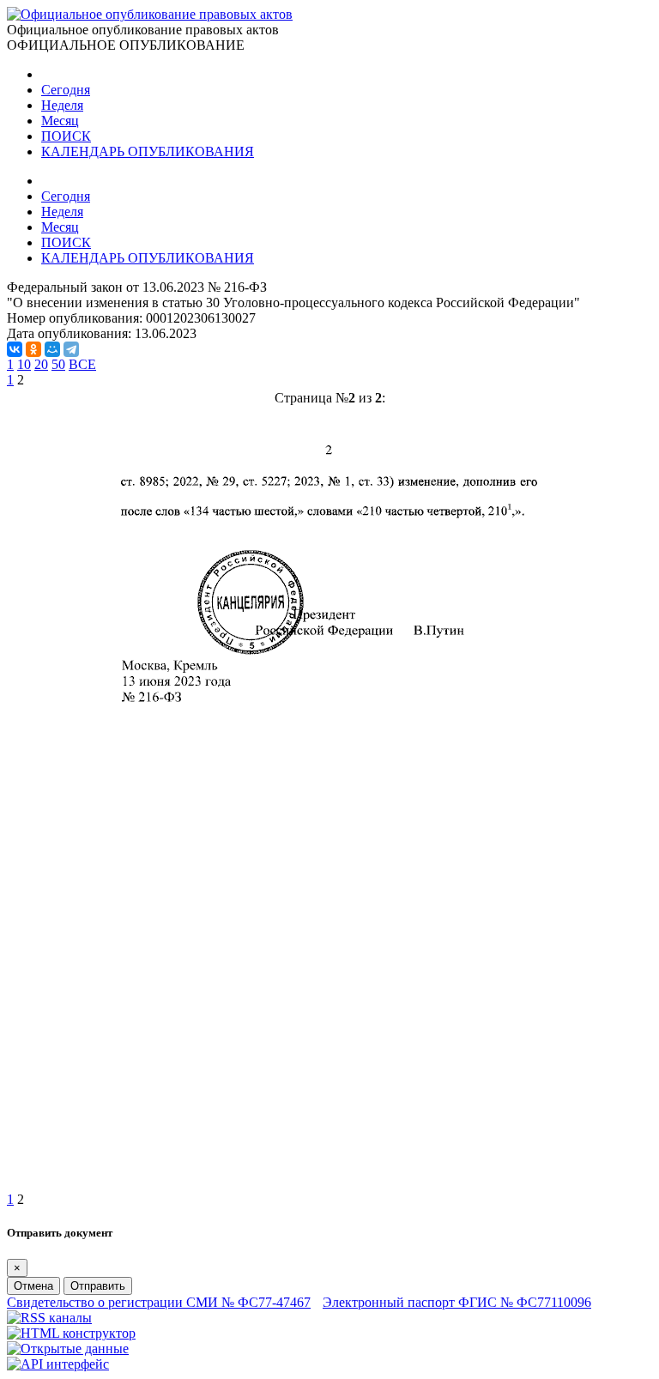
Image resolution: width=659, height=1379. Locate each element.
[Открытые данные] (68, 1348)
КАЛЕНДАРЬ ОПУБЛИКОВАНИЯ (147, 151)
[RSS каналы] (49, 1317)
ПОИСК (66, 136)
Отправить (97, 1285)
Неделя (62, 105)
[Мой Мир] (52, 349)
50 (58, 364)
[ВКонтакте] (14, 349)
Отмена (33, 1285)
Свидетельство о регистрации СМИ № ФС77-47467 (159, 1302)
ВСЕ (82, 364)
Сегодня (65, 89)
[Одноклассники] (33, 349)
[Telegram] (71, 349)
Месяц (60, 120)
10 (24, 364)
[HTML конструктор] (71, 1333)
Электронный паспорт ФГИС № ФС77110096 (457, 1302)
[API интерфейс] (58, 1364)
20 (41, 364)
